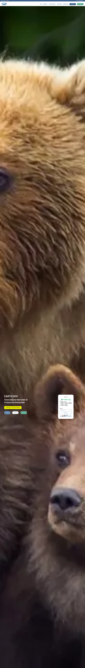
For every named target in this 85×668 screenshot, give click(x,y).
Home (41, 4)
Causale (61, 408)
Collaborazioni (65, 4)
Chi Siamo (45, 4)
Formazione (59, 4)
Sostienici (80, 4)
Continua (66, 412)
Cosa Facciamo (52, 4)
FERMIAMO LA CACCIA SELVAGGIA (13, 407)
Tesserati (72, 4)
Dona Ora (23, 412)
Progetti (7, 412)
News (2, 0)
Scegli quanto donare (63, 401)
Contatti (4, 0)
